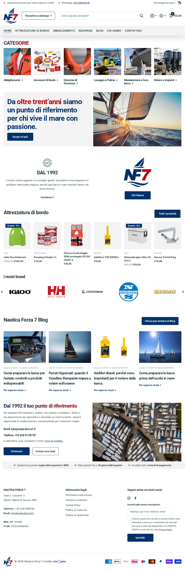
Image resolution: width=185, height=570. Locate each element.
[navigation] (2, 292)
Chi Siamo (114, 30)
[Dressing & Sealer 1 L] (47, 235)
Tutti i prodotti (167, 213)
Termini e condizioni (76, 500)
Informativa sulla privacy (79, 495)
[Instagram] (128, 498)
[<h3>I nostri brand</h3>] (20, 292)
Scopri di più (20, 136)
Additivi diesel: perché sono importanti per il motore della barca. (115, 364)
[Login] (163, 16)
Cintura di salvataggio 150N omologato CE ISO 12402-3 (77, 256)
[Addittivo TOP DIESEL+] (107, 235)
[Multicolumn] (137, 172)
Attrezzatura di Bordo (32, 30)
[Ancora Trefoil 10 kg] (167, 235)
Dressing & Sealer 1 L (45, 257)
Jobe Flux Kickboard (15, 257)
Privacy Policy (165, 529)
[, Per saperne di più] (153, 16)
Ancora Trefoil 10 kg (165, 257)
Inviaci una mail (45, 451)
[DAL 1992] (47, 162)
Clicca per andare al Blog (160, 320)
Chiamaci (16, 451)
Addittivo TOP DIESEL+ (106, 257)
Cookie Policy (73, 505)
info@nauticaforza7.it (23, 429)
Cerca (142, 16)
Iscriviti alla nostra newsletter (143, 504)
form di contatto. (54, 441)
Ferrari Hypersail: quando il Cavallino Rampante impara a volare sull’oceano (70, 364)
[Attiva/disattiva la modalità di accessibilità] (179, 3)
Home (8, 30)
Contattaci (133, 30)
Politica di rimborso (76, 510)
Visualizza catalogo (37, 15)
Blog (100, 30)
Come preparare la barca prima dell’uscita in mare (160, 361)
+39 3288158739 (81, 2)
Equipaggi (86, 30)
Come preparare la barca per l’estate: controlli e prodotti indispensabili (25, 364)
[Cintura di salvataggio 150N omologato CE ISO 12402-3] (77, 235)
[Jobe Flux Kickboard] (17, 235)
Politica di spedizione (77, 515)
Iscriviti (140, 537)
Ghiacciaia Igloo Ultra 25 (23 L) (137, 259)
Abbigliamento (64, 30)
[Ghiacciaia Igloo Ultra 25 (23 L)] (137, 235)
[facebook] (135, 498)
